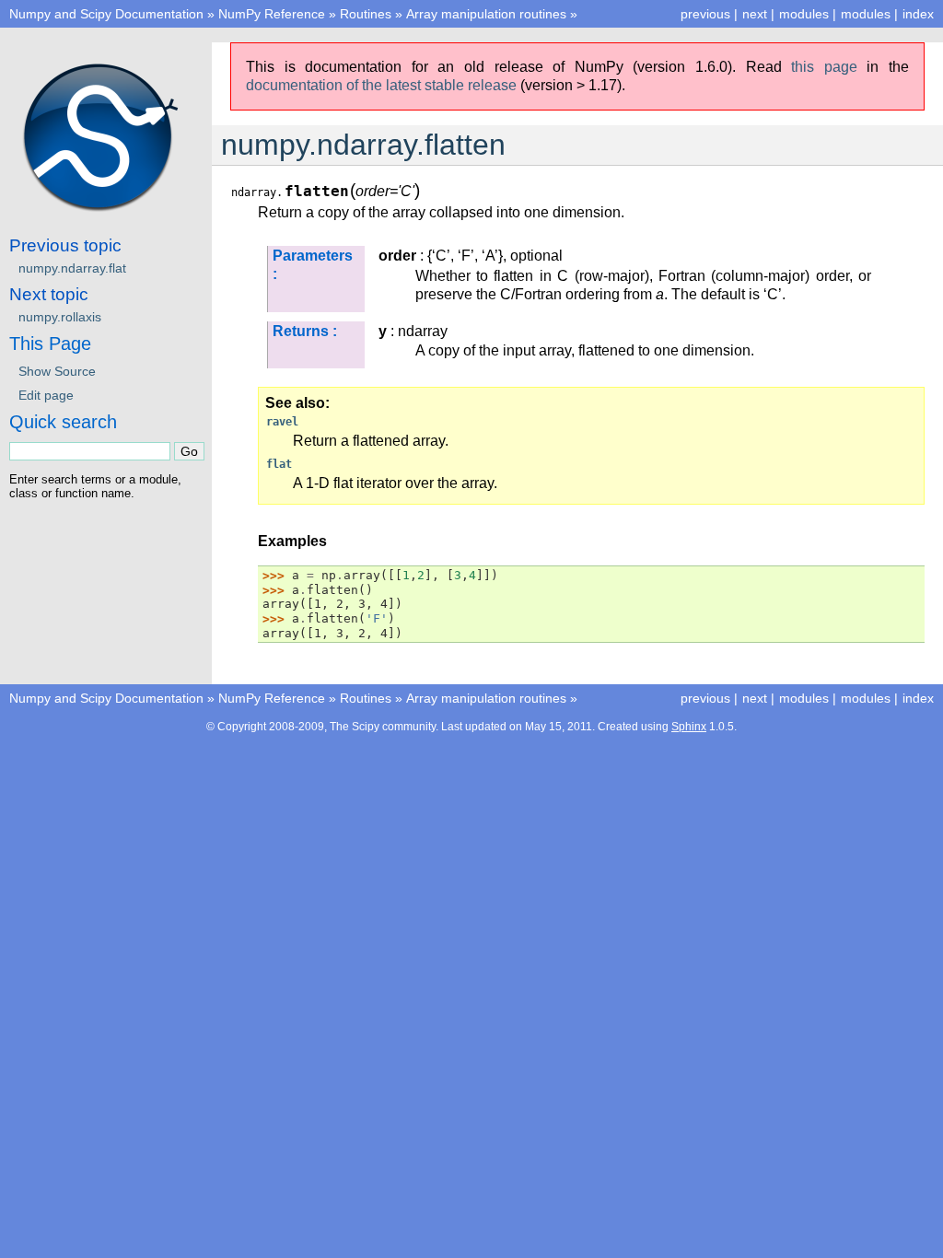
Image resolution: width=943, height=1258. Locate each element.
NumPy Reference (271, 13)
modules (866, 13)
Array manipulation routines (486, 13)
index (918, 13)
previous (705, 13)
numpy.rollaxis (59, 316)
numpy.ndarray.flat (72, 268)
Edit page (46, 395)
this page (824, 67)
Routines (365, 13)
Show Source (57, 371)
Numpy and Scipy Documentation (106, 13)
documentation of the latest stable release (381, 85)
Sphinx (688, 726)
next (754, 13)
